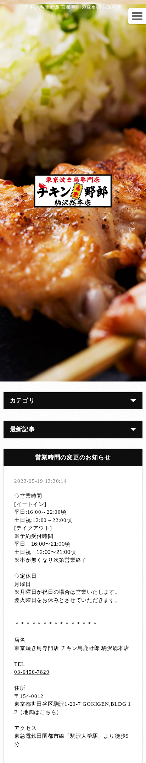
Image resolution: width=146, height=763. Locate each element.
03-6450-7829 (31, 672)
